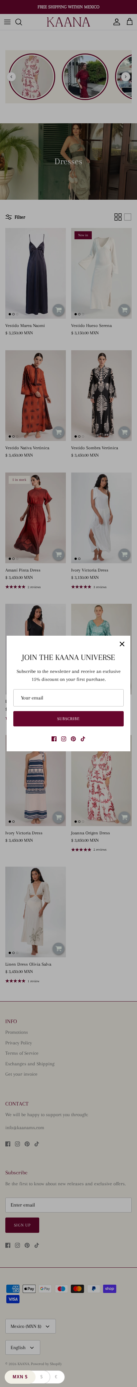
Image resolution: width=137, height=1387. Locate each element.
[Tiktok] (82, 738)
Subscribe (68, 718)
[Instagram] (63, 738)
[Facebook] (54, 738)
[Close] (122, 644)
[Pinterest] (73, 738)
